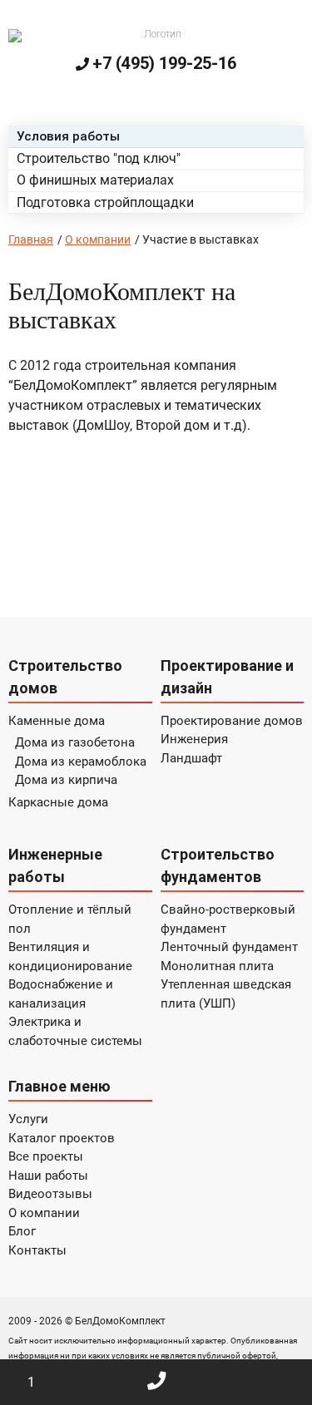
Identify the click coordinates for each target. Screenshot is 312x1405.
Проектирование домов (232, 720)
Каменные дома (56, 720)
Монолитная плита (217, 966)
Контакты (37, 1250)
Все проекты (45, 1156)
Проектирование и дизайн (227, 677)
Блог (22, 1231)
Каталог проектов (61, 1138)
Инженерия (194, 739)
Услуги (28, 1119)
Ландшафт (191, 758)
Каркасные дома (58, 802)
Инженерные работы (55, 865)
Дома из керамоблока (80, 761)
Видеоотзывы (50, 1193)
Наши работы (48, 1175)
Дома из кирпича (66, 779)
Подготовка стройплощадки (105, 202)
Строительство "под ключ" (99, 158)
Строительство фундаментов (218, 865)
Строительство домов (65, 677)
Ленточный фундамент (229, 946)
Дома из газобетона (75, 742)
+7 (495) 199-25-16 (164, 63)
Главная (30, 239)
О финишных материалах (95, 180)
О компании (98, 239)
